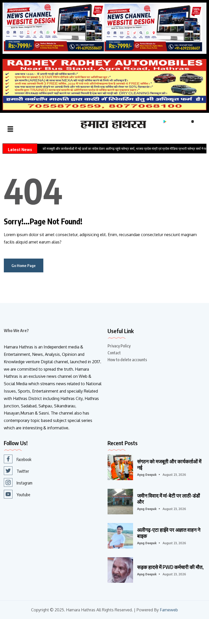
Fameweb (169, 610)
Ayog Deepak (146, 474)
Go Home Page (23, 265)
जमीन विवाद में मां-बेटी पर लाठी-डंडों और (168, 498)
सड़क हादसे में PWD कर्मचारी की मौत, (170, 567)
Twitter (23, 471)
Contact (114, 352)
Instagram (24, 483)
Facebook (24, 459)
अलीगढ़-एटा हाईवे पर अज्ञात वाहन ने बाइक (168, 533)
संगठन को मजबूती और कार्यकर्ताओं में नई (169, 464)
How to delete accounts (127, 359)
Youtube (23, 494)
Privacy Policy (119, 345)
